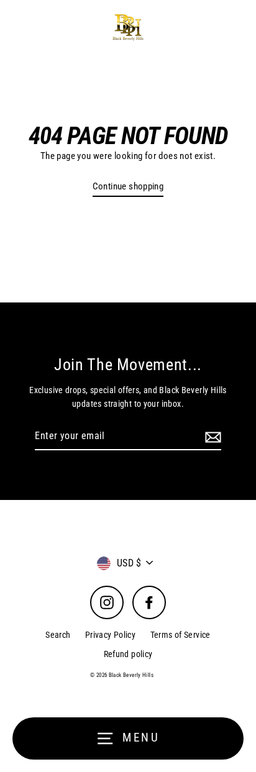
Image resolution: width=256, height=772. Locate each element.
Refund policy (128, 654)
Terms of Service (180, 635)
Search (57, 635)
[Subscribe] (211, 436)
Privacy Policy (110, 635)
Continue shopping (128, 186)
